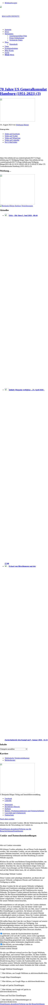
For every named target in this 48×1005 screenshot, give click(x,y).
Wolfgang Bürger (22, 125)
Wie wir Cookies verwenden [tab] (10, 845)
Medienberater (10, 760)
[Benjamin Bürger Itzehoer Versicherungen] (16, 206)
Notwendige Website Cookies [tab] (11, 874)
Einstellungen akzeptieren (9, 829)
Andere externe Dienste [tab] (8, 949)
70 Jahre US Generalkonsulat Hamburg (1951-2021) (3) (23, 91)
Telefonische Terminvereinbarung (17, 758)
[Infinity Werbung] (17, 204)
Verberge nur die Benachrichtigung (32, 1004)
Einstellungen (18, 831)
